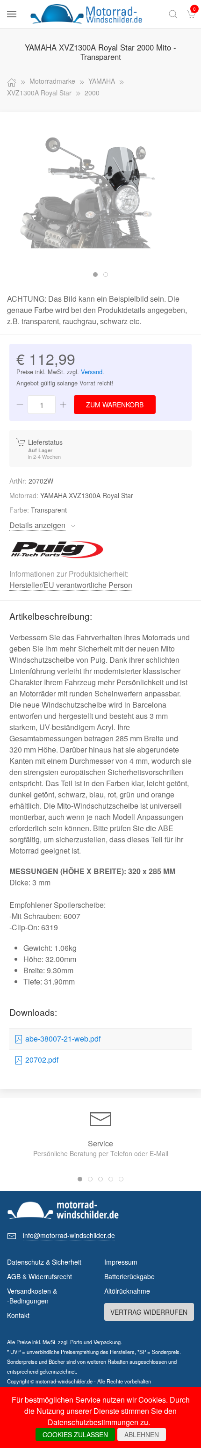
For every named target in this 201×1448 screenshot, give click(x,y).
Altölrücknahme (127, 1291)
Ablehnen (141, 1434)
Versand (91, 371)
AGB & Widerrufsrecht (39, 1276)
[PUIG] (57, 548)
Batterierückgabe (129, 1276)
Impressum (120, 1262)
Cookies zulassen (75, 1434)
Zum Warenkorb (115, 404)
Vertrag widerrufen (148, 1312)
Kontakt (18, 1315)
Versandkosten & (32, 1295)
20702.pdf (40, 1059)
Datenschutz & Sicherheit (44, 1262)
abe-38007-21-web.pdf (61, 1038)
